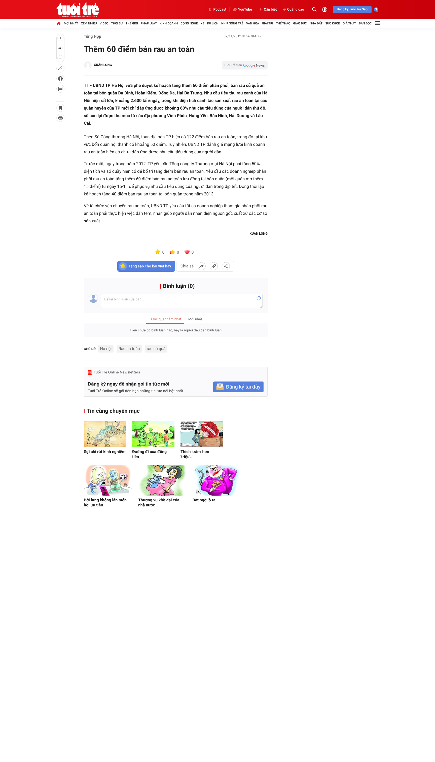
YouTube (245, 10)
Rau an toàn (129, 348)
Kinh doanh (169, 23)
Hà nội (106, 348)
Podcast (219, 10)
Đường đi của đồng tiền (149, 454)
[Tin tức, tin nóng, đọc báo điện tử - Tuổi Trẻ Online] (77, 9)
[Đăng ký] (238, 387)
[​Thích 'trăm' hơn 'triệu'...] (201, 434)
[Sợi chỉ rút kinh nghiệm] (105, 434)
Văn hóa (252, 23)
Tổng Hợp (92, 36)
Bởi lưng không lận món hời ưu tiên (105, 502)
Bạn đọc (365, 23)
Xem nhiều (89, 23)
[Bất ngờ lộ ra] (217, 480)
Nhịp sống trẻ (232, 23)
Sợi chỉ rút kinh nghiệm (105, 451)
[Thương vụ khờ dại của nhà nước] (162, 480)
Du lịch (213, 23)
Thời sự (117, 23)
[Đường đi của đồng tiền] (153, 434)
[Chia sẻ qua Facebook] (202, 266)
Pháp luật (149, 23)
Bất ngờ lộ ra (204, 500)
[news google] (245, 65)
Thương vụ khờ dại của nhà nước (158, 502)
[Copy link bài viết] (214, 266)
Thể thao (283, 23)
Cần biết (270, 10)
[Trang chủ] (58, 23)
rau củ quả (156, 348)
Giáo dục (300, 23)
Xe (202, 23)
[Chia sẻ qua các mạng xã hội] (226, 266)
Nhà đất (316, 23)
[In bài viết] (60, 118)
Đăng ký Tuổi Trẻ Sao (352, 9)
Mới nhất (71, 23)
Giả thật (349, 23)
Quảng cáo (295, 10)
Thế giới (132, 23)
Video (104, 23)
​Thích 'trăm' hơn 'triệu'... (194, 454)
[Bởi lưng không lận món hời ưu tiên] (108, 480)
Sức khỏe (332, 23)
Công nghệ (189, 23)
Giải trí (267, 23)
